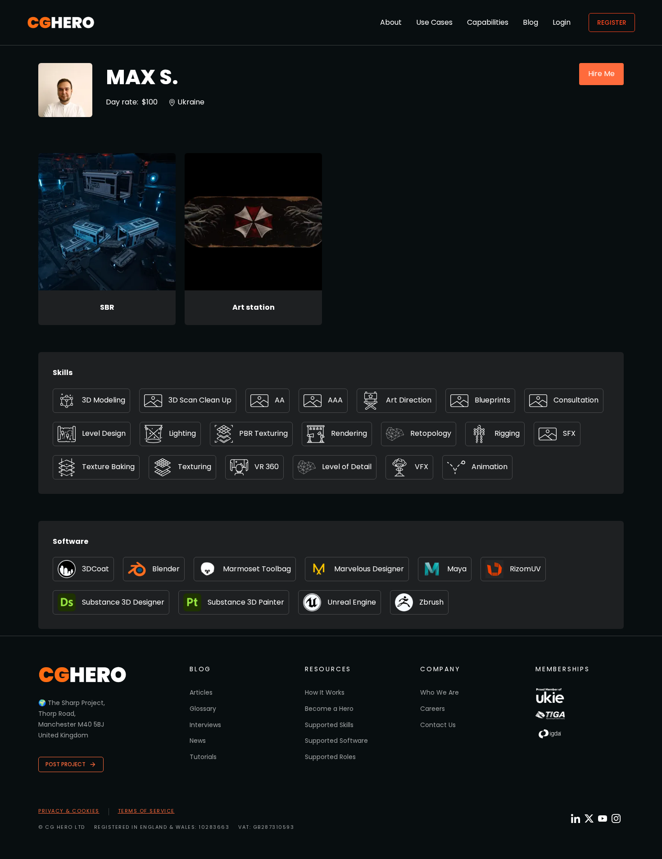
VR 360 (266, 466)
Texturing (194, 466)
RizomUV (525, 569)
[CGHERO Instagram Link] (616, 818)
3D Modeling (103, 400)
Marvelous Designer (369, 569)
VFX (421, 466)
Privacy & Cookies (69, 810)
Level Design (104, 433)
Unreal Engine (351, 602)
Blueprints (492, 400)
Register (611, 22)
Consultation (576, 400)
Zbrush (431, 602)
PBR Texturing (263, 433)
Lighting (182, 433)
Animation (490, 466)
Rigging (507, 433)
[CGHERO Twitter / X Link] (589, 818)
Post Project (65, 764)
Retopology (430, 433)
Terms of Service (146, 810)
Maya (457, 569)
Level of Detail (347, 466)
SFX (569, 433)
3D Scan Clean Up (199, 400)
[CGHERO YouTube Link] (602, 818)
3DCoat (95, 569)
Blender (166, 569)
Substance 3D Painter (246, 602)
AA (280, 400)
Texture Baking (108, 466)
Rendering (349, 433)
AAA (335, 400)
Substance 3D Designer (123, 602)
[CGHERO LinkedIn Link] (575, 819)
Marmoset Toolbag (257, 569)
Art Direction (408, 400)
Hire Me (601, 73)
